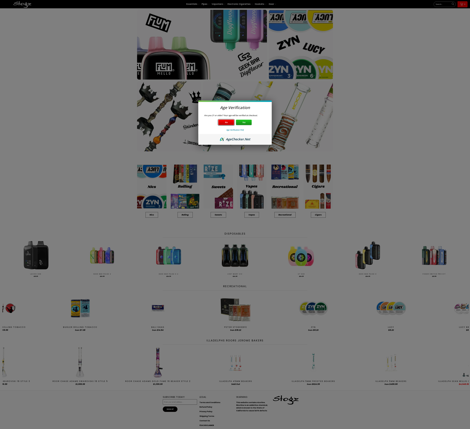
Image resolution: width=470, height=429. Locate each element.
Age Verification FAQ (235, 130)
